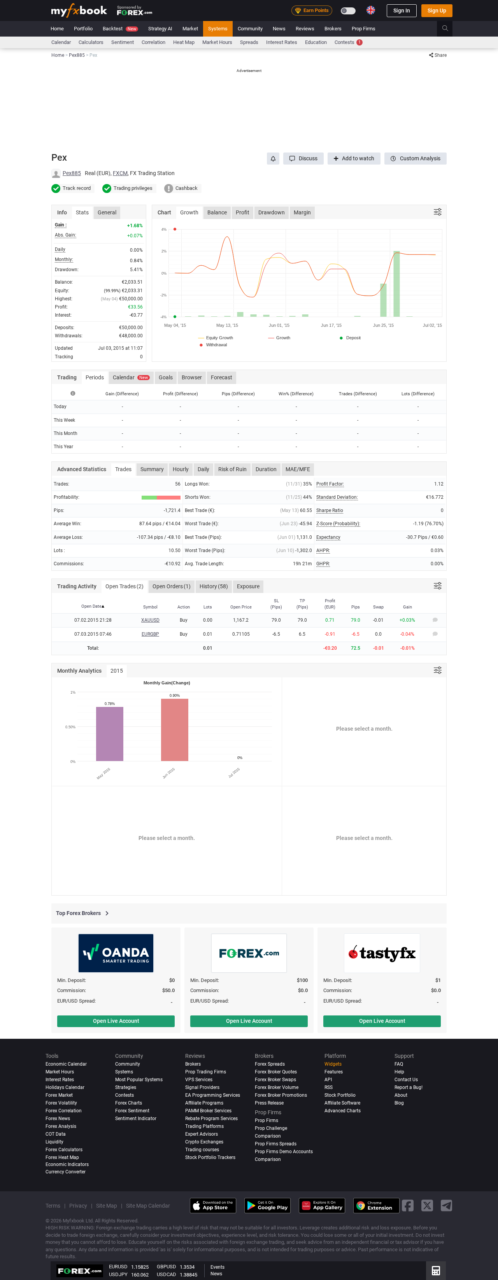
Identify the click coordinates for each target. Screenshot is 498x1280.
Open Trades (124, 586)
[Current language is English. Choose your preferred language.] (370, 10)
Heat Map (184, 42)
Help (399, 1072)
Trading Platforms (204, 1126)
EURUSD (118, 1266)
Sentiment (122, 42)
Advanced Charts (342, 1110)
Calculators (91, 42)
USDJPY (118, 1274)
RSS (328, 1087)
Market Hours (217, 42)
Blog (399, 1103)
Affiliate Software (342, 1103)
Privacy (78, 1206)
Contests (348, 42)
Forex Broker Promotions (281, 1095)
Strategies (125, 1087)
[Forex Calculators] (436, 1270)
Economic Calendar (66, 1064)
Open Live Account (116, 1021)
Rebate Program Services (211, 1118)
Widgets (333, 1064)
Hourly (181, 469)
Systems (218, 29)
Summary (152, 469)
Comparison (268, 1159)
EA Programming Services (212, 1095)
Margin (302, 212)
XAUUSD (150, 620)
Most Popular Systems (139, 1079)
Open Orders (172, 586)
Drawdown (271, 212)
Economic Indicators (67, 1164)
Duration (266, 469)
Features (333, 1072)
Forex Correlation (64, 1110)
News (279, 29)
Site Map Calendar (148, 1206)
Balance (217, 212)
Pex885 (72, 173)
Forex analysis (61, 1126)
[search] (449, 29)
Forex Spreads (270, 1064)
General (107, 212)
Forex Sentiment (132, 1110)
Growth (189, 212)
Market (190, 29)
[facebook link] (408, 1206)
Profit (242, 212)
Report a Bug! (409, 1087)
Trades (123, 469)
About (401, 1095)
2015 (116, 671)
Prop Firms (363, 29)
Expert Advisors (201, 1134)
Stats (82, 212)
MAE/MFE (298, 469)
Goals (166, 377)
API (328, 1079)
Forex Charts (128, 1103)
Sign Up (437, 10)
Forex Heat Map (62, 1157)
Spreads (249, 42)
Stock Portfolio (340, 1095)
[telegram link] (446, 1206)
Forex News (58, 1118)
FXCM (120, 173)
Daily (203, 469)
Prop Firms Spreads (275, 1144)
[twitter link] (427, 1206)
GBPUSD (166, 1266)
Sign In (401, 10)
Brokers (333, 29)
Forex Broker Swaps (275, 1079)
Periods (95, 377)
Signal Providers (202, 1087)
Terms (53, 1206)
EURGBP (150, 634)
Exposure (248, 586)
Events (217, 1267)
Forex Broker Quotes (276, 1072)
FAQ (399, 1064)
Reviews (305, 29)
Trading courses (202, 1149)
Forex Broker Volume (276, 1087)
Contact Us (406, 1079)
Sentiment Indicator (135, 1118)
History (214, 586)
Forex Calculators (64, 1149)
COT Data (56, 1134)
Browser (192, 377)
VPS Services (198, 1079)
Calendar (61, 42)
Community (250, 29)
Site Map (106, 1206)
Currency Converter (66, 1172)
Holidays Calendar (65, 1087)
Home (57, 29)
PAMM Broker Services (208, 1110)
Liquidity (54, 1142)
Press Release (269, 1103)
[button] (303, 159)
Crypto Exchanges (204, 1142)
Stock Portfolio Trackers (210, 1157)
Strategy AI (160, 29)
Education (316, 42)
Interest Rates (281, 42)
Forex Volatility (61, 1103)
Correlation (153, 42)
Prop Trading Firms (205, 1072)
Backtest (119, 29)
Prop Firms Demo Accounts (284, 1151)
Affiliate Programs (204, 1103)
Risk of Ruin (232, 469)
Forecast (221, 377)
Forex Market (59, 1095)
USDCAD (166, 1274)
